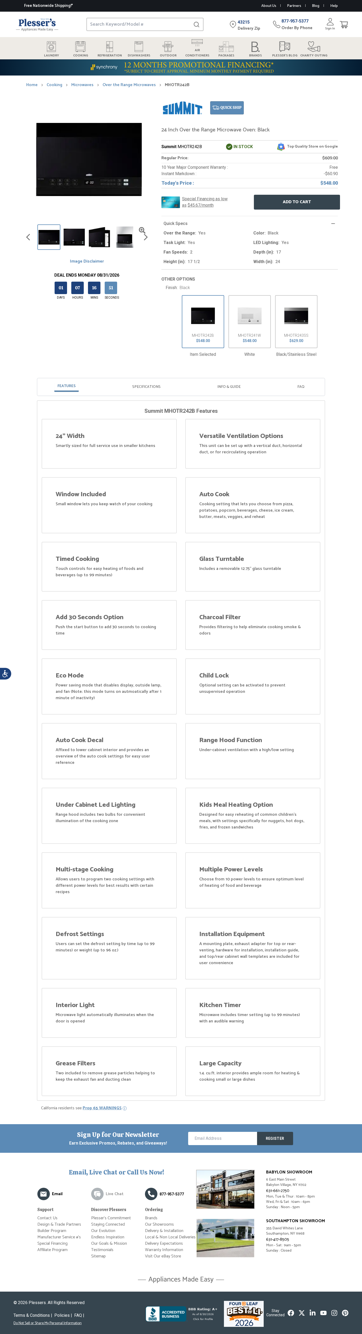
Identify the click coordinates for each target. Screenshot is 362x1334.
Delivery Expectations (164, 1243)
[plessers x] (301, 1313)
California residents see (81, 1108)
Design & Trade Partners (59, 1224)
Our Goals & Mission (109, 1243)
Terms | (33, 1315)
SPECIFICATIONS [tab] (146, 387)
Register (275, 1138)
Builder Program (51, 1230)
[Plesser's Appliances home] (37, 24)
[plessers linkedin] (312, 1313)
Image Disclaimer (87, 261)
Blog (315, 6)
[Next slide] (146, 237)
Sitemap (98, 1256)
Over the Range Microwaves (129, 85)
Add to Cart (297, 202)
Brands (151, 1218)
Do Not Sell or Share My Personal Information (48, 1323)
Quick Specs (176, 223)
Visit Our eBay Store (163, 1256)
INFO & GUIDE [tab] (229, 387)
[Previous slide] (28, 237)
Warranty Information (164, 1249)
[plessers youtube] (323, 1313)
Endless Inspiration (107, 1237)
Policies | (63, 1315)
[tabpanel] (181, 751)
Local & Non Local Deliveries (170, 1237)
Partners (294, 6)
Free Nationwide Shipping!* (48, 5)
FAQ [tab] (300, 387)
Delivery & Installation (164, 1230)
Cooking (54, 85)
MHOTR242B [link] (177, 85)
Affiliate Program (52, 1249)
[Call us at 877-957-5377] (151, 1194)
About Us (268, 6)
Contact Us (47, 1218)
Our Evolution (103, 1230)
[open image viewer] (142, 230)
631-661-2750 (277, 1190)
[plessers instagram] (334, 1313)
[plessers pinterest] (345, 1313)
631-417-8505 (277, 1239)
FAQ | (79, 1315)
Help (334, 6)
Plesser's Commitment (111, 1218)
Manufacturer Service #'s (59, 1237)
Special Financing (52, 1243)
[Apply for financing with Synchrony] (181, 67)
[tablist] (181, 387)
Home (32, 85)
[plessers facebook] (291, 1313)
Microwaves (82, 85)
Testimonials (102, 1249)
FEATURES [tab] (67, 386)
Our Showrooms (159, 1224)
